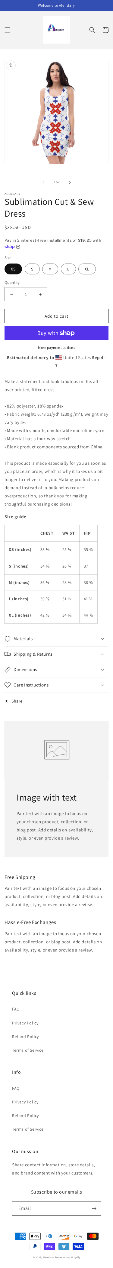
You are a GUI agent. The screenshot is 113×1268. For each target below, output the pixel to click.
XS (13, 269)
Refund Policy (25, 1036)
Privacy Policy (25, 1023)
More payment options (56, 347)
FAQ (16, 1009)
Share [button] (17, 701)
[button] (7, 30)
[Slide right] (70, 182)
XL (87, 269)
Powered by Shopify (67, 1257)
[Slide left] (43, 182)
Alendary (48, 1257)
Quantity (12, 282)
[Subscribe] (94, 1208)
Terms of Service (28, 1050)
